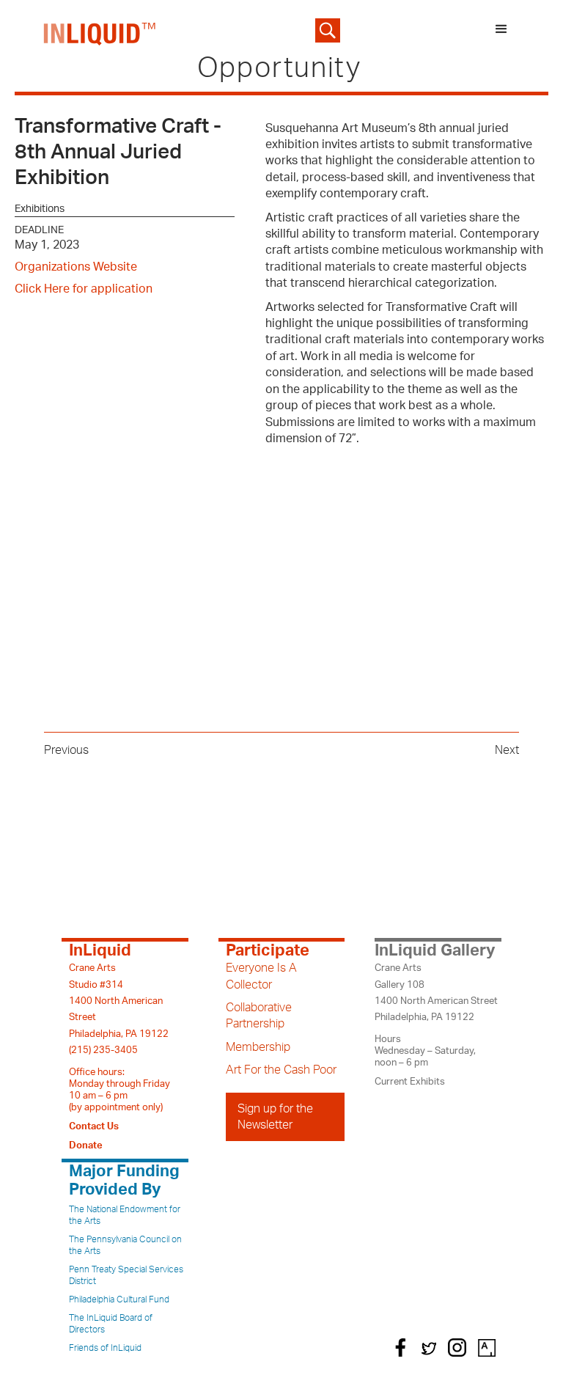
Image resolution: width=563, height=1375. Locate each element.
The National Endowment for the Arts (124, 1215)
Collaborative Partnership (259, 1016)
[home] (100, 30)
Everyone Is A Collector (261, 976)
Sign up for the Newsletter (275, 1117)
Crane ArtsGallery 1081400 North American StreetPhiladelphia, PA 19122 (436, 993)
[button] (501, 30)
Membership (258, 1047)
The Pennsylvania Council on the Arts (125, 1245)
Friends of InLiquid (105, 1347)
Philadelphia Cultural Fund (119, 1299)
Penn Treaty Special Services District (126, 1275)
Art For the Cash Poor (281, 1070)
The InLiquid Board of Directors (110, 1323)
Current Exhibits (410, 1081)
